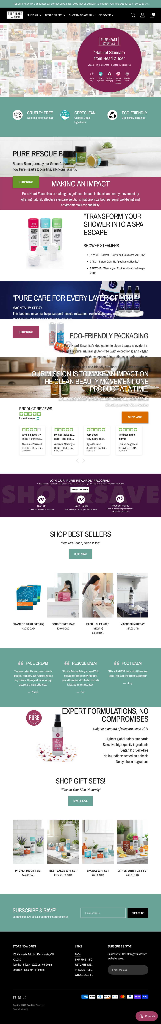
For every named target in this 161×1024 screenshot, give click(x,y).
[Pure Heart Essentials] (15, 15)
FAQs (78, 954)
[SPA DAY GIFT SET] (98, 842)
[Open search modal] (133, 15)
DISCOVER (105, 15)
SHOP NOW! (135, 417)
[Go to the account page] (142, 15)
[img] (32, 429)
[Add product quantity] (29, 629)
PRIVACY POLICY (84, 970)
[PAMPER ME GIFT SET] (28, 842)
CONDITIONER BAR (63, 624)
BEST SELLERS (53, 15)
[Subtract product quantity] (16, 629)
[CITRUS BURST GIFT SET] (132, 842)
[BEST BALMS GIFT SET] (63, 842)
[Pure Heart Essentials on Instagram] (24, 998)
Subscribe (138, 913)
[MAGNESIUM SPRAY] (132, 595)
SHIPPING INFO (83, 959)
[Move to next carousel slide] (151, 598)
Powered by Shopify (20, 1009)
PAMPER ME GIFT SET (28, 871)
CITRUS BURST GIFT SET (133, 871)
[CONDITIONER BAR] (63, 595)
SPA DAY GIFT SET (98, 871)
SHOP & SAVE (80, 800)
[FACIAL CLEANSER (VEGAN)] (98, 595)
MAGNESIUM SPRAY (133, 624)
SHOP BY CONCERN (80, 15)
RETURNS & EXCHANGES (89, 965)
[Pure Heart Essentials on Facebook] (14, 998)
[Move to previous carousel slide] (9, 598)
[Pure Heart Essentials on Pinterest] (19, 998)
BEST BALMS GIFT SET (63, 871)
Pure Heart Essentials (35, 1005)
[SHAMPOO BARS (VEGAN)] (28, 595)
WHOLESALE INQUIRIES (88, 975)
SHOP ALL (33, 15)
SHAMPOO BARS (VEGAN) (28, 624)
